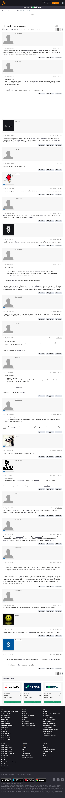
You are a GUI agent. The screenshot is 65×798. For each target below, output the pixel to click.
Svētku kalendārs (5, 717)
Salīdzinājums (5, 768)
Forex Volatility (5, 721)
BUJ (44, 745)
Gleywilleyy (18, 548)
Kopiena (24, 711)
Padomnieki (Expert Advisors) (50, 729)
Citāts (42, 57)
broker (27, 50)
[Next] (62, 29)
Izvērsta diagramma (27, 757)
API (23, 749)
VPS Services (46, 715)
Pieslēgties (47, 3)
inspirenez (18, 520)
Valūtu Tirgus (4, 719)
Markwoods (18, 198)
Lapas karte (17, 775)
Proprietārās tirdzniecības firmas (51, 713)
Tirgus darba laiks (6, 713)
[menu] (62, 3)
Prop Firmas (4, 760)
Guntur (17, 493)
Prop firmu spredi (5, 764)
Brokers (5, 216)
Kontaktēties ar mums (49, 749)
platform (5, 540)
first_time (17, 121)
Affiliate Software (26, 755)
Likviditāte (4, 731)
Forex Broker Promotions (7, 753)
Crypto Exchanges (47, 731)
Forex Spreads (5, 745)
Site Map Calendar (26, 774)
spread (29, 632)
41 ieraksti (59, 188)
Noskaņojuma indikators (28, 725)
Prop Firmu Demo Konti (7, 766)
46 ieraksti (59, 534)
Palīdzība (45, 747)
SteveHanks (18, 640)
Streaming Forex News (7, 725)
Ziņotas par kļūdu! (47, 751)
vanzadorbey (18, 460)
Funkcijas (24, 747)
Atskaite (59, 57)
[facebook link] (54, 779)
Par (44, 753)
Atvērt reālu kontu (12, 702)
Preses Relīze (4, 755)
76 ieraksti (59, 76)
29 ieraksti (59, 475)
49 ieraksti (59, 629)
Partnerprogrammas (48, 721)
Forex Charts (25, 721)
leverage (8, 54)
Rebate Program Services (49, 725)
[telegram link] (62, 779)
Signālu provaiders (48, 717)
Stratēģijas (25, 717)
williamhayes (18, 33)
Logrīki (24, 745)
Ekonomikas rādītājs (6, 737)
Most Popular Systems (28, 715)
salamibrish (18, 590)
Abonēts (61, 26)
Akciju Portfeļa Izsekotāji (49, 735)
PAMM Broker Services (49, 723)
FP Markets (35, 286)
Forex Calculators (5, 733)
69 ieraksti (59, 135)
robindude (17, 357)
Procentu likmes (5, 715)
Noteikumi (4, 774)
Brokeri (45, 711)
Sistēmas (24, 713)
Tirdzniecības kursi (48, 733)
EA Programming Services (49, 719)
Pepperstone (19, 537)
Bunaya (17, 615)
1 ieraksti (59, 508)
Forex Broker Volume (6, 751)
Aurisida (17, 174)
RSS (23, 751)
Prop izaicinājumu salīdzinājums (9, 762)
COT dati (3, 729)
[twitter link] (58, 779)
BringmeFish (18, 297)
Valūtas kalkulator (6, 739)
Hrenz (16, 225)
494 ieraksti (59, 654)
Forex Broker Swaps (6, 749)
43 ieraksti (59, 562)
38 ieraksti (59, 239)
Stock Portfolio (26, 753)
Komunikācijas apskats (28, 723)
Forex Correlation (5, 723)
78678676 (17, 149)
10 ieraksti (59, 311)
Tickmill (14, 510)
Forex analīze (4, 727)
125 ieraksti (59, 163)
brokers (33, 138)
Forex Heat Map (5, 735)
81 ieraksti (59, 372)
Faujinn (17, 436)
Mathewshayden (8, 29)
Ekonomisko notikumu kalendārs (9, 711)
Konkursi (24, 719)
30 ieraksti (59, 48)
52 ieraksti (59, 450)
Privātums (11, 774)
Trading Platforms (47, 727)
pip (38, 510)
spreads (40, 50)
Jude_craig (18, 61)
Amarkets (23, 191)
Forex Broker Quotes (6, 747)
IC (3, 510)
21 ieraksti (59, 213)
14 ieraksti (59, 605)
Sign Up (55, 3)
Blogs (44, 755)
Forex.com (38, 537)
